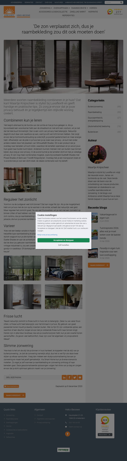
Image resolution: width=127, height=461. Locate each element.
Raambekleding (12, 386)
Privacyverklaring (43, 423)
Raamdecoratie (78, 8)
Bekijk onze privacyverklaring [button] (47, 235)
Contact (39, 2)
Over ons (48, 2)
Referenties (68, 15)
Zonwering (45, 8)
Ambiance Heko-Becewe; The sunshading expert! (83, 2)
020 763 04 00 (74, 423)
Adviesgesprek (16, 2)
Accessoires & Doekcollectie (53, 12)
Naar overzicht (13, 395)
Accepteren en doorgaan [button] (63, 240)
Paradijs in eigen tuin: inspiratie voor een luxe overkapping (110, 251)
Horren (93, 8)
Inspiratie (93, 12)
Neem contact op (75, 427)
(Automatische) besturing (99, 126)
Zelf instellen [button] (63, 245)
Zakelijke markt (78, 12)
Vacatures (58, 2)
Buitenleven (93, 132)
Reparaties (29, 2)
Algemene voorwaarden (46, 419)
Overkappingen (61, 8)
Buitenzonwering (95, 106)
